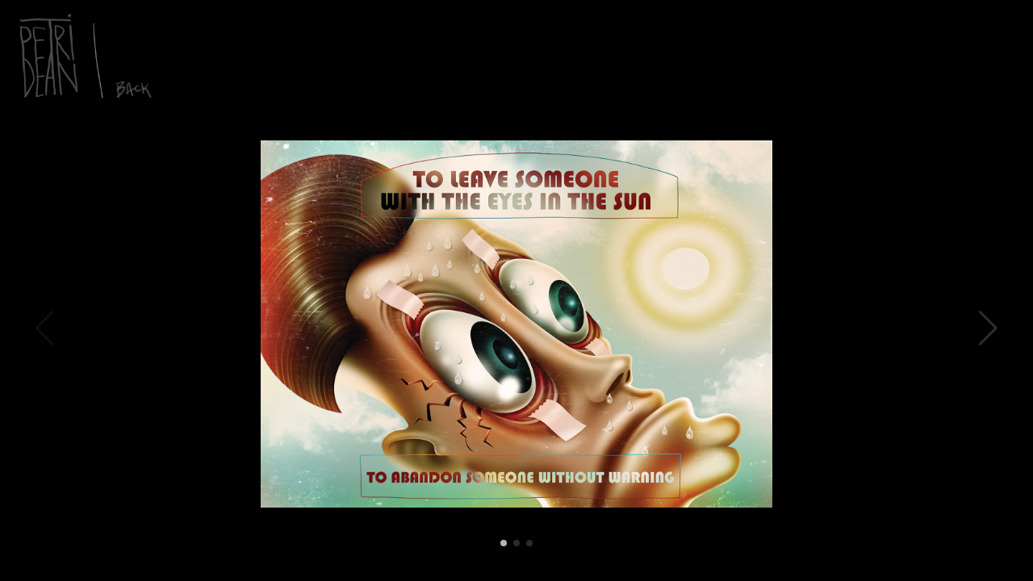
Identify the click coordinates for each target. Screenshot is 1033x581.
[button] (988, 328)
